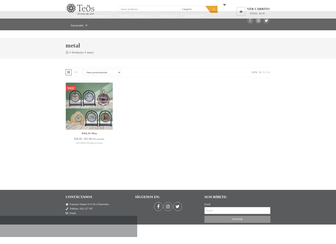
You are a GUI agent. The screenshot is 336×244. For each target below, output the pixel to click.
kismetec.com (165, 224)
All (268, 72)
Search (214, 9)
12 (260, 72)
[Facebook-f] (250, 28)
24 (264, 72)
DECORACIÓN (82, 143)
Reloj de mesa (89, 133)
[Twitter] (266, 28)
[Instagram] (258, 28)
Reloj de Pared (96, 143)
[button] (106, 96)
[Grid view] (69, 72)
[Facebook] (158, 197)
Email (207, 195)
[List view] (76, 72)
